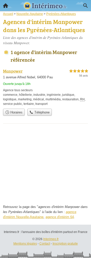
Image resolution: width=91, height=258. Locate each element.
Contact (44, 243)
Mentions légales (25, 243)
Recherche (85, 5)
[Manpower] (45, 87)
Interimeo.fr (51, 239)
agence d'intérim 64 (60, 217)
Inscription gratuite (65, 243)
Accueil (5, 5)
